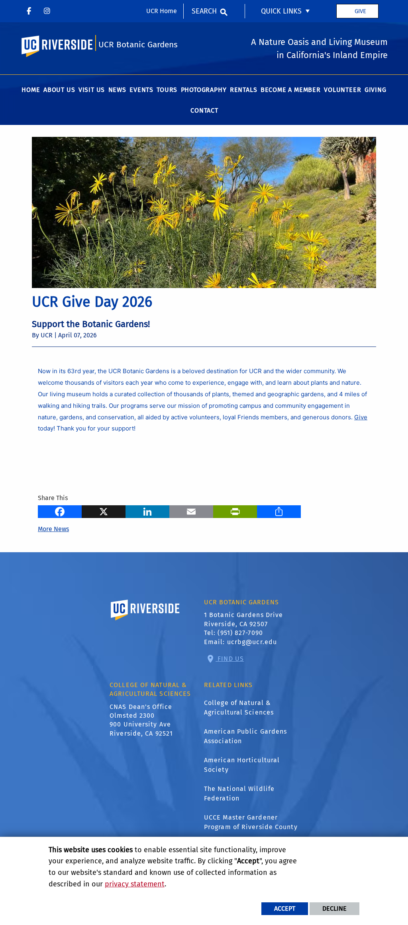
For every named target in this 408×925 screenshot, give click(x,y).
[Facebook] (60, 510)
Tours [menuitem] (167, 89)
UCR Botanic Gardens (138, 45)
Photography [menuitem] (204, 89)
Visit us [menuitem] (91, 89)
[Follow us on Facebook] (28, 11)
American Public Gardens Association (245, 736)
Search (204, 11)
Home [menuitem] (31, 89)
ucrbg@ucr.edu (252, 642)
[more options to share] (279, 510)
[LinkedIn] (147, 510)
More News (53, 529)
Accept (284, 908)
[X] (104, 510)
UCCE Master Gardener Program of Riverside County (251, 822)
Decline (334, 908)
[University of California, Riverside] (145, 621)
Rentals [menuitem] (243, 89)
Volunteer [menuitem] (342, 89)
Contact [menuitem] (204, 110)
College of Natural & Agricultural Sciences (239, 707)
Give (360, 11)
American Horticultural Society (242, 764)
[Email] (191, 510)
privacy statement (135, 884)
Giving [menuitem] (375, 89)
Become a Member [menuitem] (291, 89)
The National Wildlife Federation (239, 793)
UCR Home (161, 11)
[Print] (235, 510)
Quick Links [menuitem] (281, 11)
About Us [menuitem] (59, 89)
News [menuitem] (117, 89)
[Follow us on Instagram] (47, 11)
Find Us (230, 658)
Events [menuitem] (141, 89)
